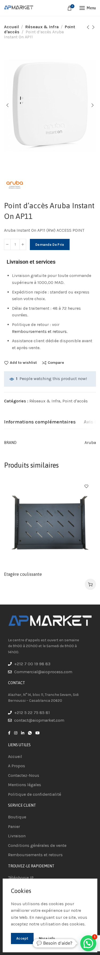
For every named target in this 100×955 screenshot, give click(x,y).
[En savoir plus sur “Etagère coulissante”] (90, 584)
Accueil (11, 26)
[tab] (40, 422)
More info (47, 938)
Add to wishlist (23, 363)
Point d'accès (75, 400)
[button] (88, 943)
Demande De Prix (49, 245)
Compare (56, 363)
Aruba (90, 442)
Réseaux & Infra (42, 26)
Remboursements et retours (39, 331)
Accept (22, 938)
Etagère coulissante (23, 574)
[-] (7, 244)
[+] (22, 244)
